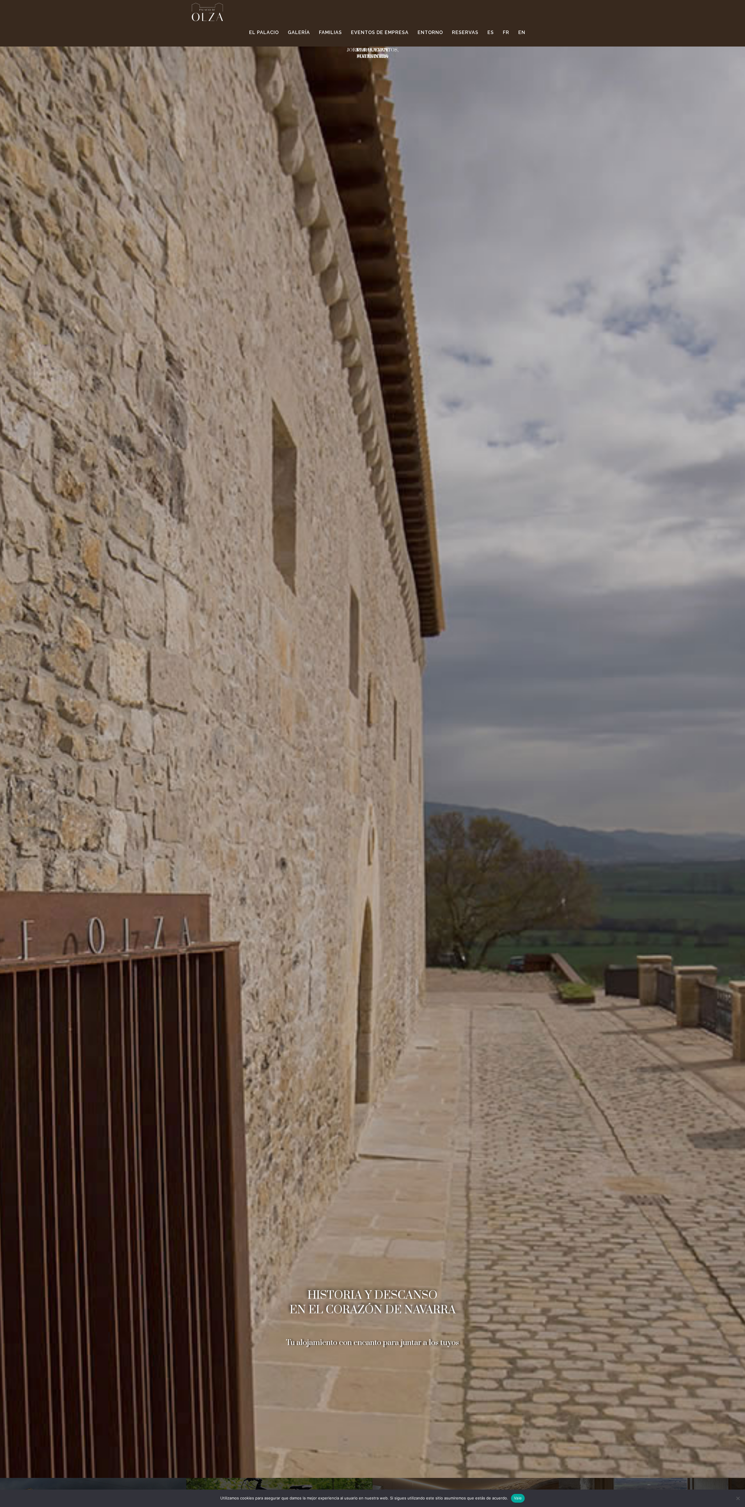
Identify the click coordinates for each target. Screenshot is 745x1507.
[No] (738, 1498)
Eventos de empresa (380, 32)
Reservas (465, 32)
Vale (518, 1498)
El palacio (264, 32)
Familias (330, 32)
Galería (299, 32)
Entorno (430, 32)
